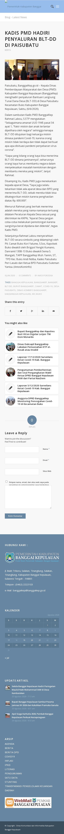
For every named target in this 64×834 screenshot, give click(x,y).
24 (9, 645)
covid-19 (48, 286)
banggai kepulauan (22, 282)
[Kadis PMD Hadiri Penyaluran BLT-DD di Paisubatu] (32, 69)
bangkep (52, 282)
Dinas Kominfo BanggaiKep (31, 290)
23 (55, 640)
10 (9, 635)
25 (16, 645)
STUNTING (11, 781)
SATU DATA (11, 777)
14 (40, 635)
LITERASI (10, 769)
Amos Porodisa (45, 275)
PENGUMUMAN (13, 773)
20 (32, 640)
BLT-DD (8, 286)
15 (47, 635)
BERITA (8, 50)
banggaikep (40, 282)
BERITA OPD (12, 752)
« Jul (7, 657)
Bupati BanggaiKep (23, 286)
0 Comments (25, 275)
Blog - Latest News (16, 17)
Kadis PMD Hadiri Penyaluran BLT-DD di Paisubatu (30, 39)
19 (24, 640)
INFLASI (9, 760)
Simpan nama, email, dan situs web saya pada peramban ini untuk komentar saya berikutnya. (29, 483)
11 (16, 635)
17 (9, 640)
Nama (46, 448)
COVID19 (10, 756)
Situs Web (47, 471)
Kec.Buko (37, 294)
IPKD (7, 764)
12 (24, 635)
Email (46, 460)
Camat (38, 286)
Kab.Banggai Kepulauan (18, 294)
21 (40, 640)
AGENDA (9, 743)
